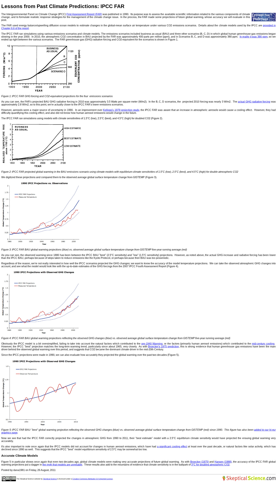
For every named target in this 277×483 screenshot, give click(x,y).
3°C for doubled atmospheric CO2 (210, 464)
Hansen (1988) (223, 461)
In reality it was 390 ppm (254, 36)
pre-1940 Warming (152, 343)
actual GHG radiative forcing (254, 101)
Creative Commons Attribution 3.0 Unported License (92, 479)
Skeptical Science (50, 479)
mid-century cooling (263, 343)
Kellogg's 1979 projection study (121, 110)
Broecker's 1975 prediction (163, 346)
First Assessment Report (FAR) (84, 14)
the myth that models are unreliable (62, 464)
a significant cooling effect (172, 446)
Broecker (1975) (199, 461)
